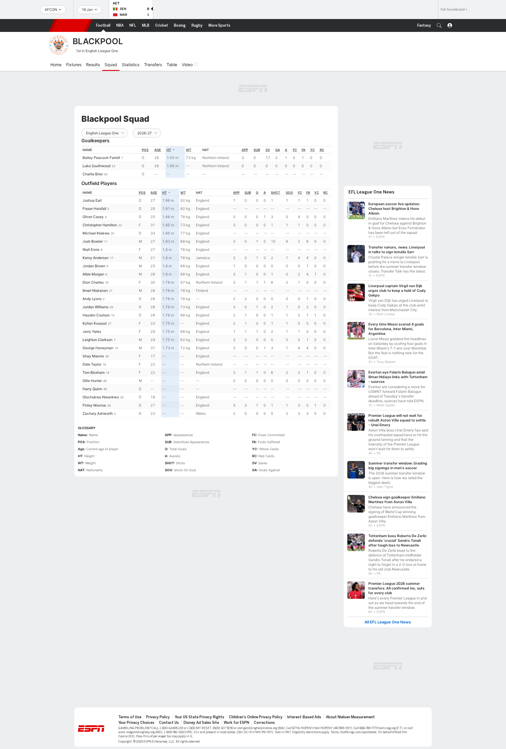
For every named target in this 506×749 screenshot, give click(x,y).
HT (169, 150)
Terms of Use (129, 717)
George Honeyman (98, 348)
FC (295, 150)
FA (303, 150)
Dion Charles (93, 282)
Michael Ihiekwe (96, 233)
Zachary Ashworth (98, 413)
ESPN (71, 25)
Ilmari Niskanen (95, 290)
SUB (257, 150)
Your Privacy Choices (136, 723)
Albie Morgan (93, 274)
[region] (206, 162)
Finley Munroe (94, 405)
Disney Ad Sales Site (201, 723)
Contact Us (169, 723)
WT (188, 150)
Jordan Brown (94, 266)
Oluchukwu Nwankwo (101, 397)
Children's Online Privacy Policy (256, 717)
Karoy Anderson (96, 258)
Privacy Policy (158, 717)
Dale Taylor (92, 364)
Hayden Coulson (96, 315)
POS (145, 150)
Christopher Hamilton (100, 225)
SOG (289, 193)
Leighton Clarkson (97, 339)
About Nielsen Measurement (350, 717)
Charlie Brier (93, 174)
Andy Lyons (92, 298)
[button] (439, 25)
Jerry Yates (92, 331)
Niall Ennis (91, 249)
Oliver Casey (93, 217)
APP (245, 150)
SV (268, 150)
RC (322, 150)
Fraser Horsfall (94, 208)
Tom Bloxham (94, 372)
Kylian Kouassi (95, 323)
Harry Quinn (92, 389)
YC (312, 150)
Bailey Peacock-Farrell (101, 157)
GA (277, 150)
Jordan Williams (95, 307)
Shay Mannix (93, 356)
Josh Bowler (93, 241)
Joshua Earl (92, 200)
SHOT (275, 193)
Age (157, 150)
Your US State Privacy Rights (199, 717)
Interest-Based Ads (304, 717)
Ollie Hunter (92, 380)
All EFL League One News (388, 622)
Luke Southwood (96, 166)
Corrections (264, 723)
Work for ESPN (236, 723)
